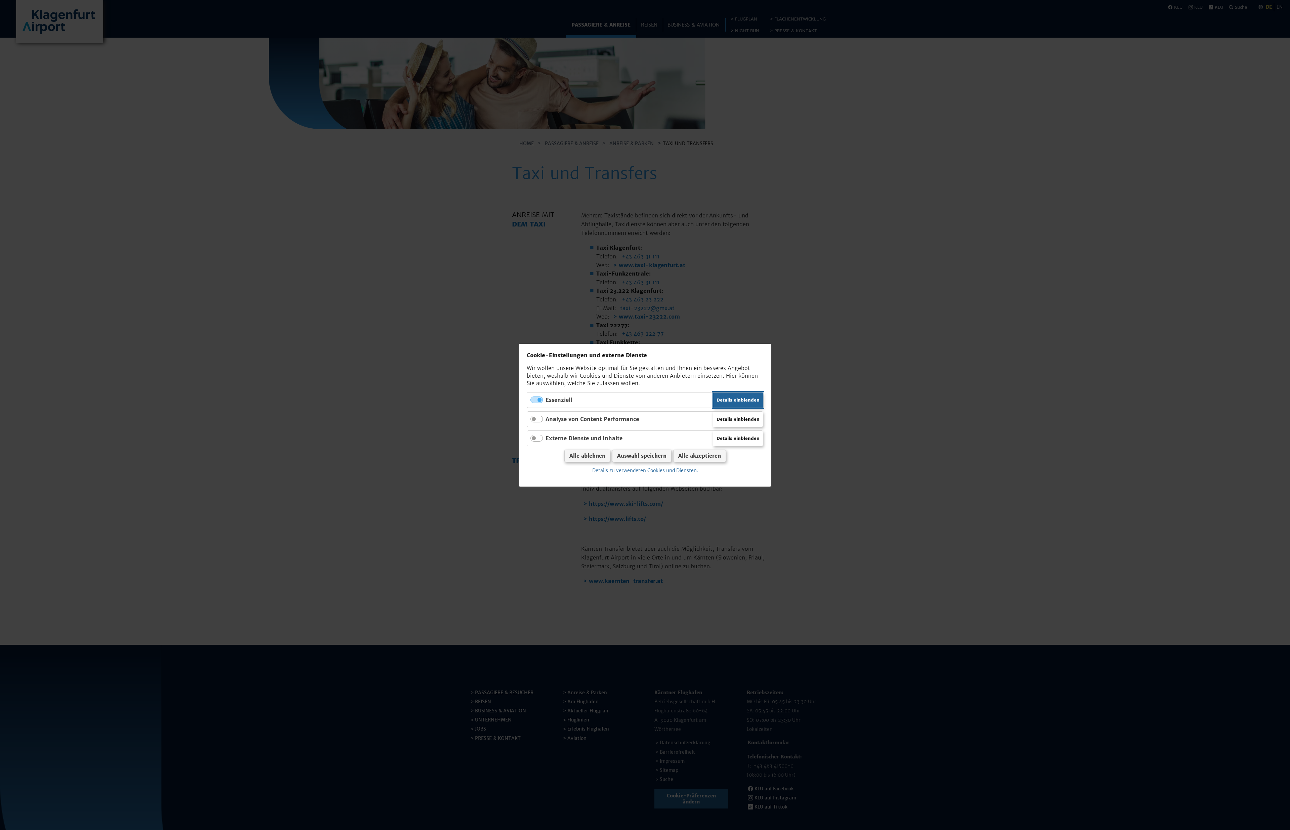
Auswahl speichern (641, 456)
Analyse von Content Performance (592, 418)
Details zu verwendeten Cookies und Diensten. (645, 470)
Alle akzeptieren (699, 456)
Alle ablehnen (587, 456)
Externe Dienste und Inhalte (584, 438)
